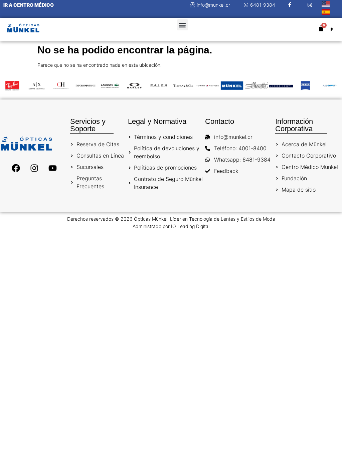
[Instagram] (34, 168)
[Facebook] (15, 168)
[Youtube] (52, 168)
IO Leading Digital (190, 226)
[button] (182, 24)
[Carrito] (321, 28)
